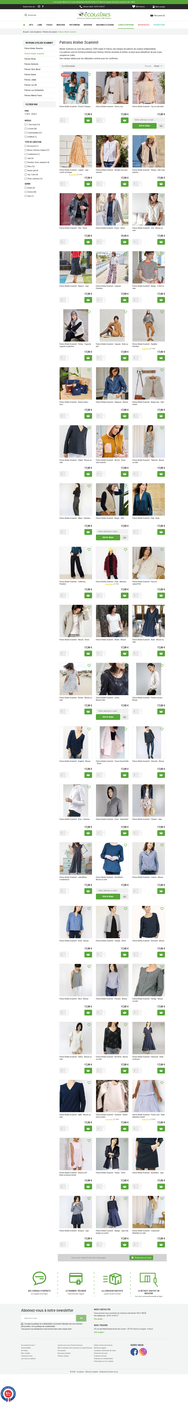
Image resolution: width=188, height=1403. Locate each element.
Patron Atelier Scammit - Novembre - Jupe (148, 1173)
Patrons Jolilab (30, 80)
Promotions (62, 1350)
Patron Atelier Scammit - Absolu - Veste (74, 640)
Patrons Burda (30, 59)
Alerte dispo (144, 125)
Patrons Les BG (30, 85)
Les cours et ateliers (28, 1359)
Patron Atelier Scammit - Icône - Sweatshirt (112, 819)
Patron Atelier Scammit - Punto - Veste (110, 228)
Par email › (98, 1319)
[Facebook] (42, 6)
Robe (31, 166)
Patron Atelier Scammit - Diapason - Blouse (112, 402)
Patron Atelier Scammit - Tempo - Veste (110, 1173)
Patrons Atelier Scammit (34, 53)
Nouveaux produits (64, 1353)
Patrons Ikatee (30, 74)
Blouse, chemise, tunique (38, 150)
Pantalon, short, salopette (38, 162)
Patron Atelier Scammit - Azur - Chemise (74, 819)
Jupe (30, 158)
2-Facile (32, 129)
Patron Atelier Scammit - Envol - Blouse (74, 941)
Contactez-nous (26, 1356)
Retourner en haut (143, 1258)
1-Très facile (33, 124)
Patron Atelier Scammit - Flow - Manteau (111, 581)
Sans (30, 196)
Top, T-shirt (32, 174)
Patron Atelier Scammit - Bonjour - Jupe (74, 1231)
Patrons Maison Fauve (33, 95)
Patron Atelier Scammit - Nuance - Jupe (74, 286)
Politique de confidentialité (103, 1359)
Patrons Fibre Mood (32, 69)
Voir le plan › (99, 1332)
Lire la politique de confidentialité (43, 1326)
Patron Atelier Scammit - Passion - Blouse (111, 999)
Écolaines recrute (100, 1356)
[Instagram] (39, 6)
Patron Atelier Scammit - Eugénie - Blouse (74, 761)
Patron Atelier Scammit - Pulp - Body (145, 518)
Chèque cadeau (63, 1356)
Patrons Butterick (31, 64)
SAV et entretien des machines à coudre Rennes (75, 1348)
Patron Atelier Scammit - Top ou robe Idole (148, 106)
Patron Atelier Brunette (33, 48)
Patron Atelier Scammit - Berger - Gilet (110, 518)
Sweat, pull (32, 170)
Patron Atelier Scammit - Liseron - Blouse (147, 877)
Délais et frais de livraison (103, 1345)
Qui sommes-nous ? (28, 1345)
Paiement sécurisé (100, 1353)
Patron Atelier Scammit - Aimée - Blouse (111, 640)
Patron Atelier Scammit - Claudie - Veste (111, 941)
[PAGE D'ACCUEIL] (24, 25)
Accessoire (32, 146)
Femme (31, 192)
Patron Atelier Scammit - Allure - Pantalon (74, 518)
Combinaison (33, 154)
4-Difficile (32, 137)
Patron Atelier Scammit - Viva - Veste (73, 228)
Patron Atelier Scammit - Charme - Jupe (147, 819)
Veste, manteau (34, 179)
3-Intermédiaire (34, 133)
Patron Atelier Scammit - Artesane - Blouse (148, 941)
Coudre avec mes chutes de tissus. (70, 1345)
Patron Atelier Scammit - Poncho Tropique (75, 106)
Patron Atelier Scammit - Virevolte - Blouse (148, 761)
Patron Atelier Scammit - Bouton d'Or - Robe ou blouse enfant (73, 1174)
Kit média (24, 1350)
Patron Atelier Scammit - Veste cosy (109, 106)
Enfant (31, 188)
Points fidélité (26, 1348)
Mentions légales (100, 1348)
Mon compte (25, 1353)
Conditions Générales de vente (105, 1350)
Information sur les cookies (103, 1361)
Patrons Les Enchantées (34, 90)
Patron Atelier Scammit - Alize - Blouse (73, 999)
